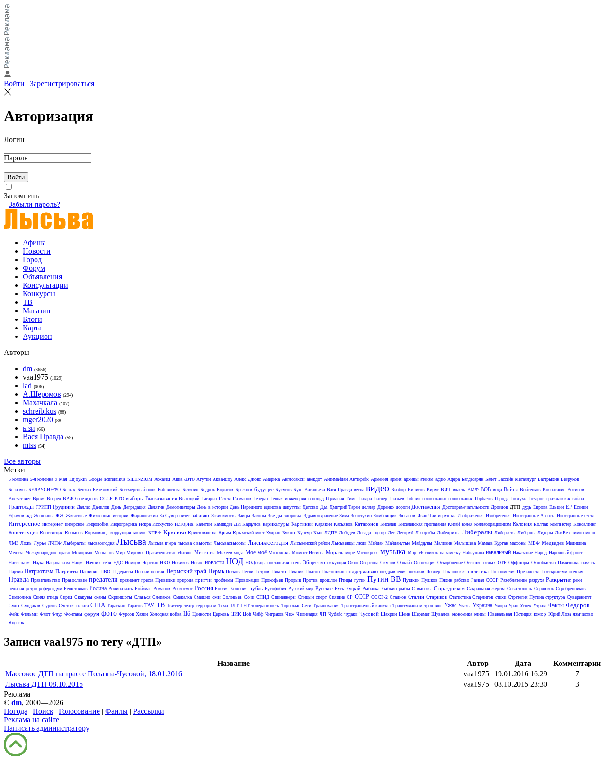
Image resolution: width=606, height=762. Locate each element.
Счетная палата (74, 605)
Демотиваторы (180, 507)
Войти (14, 84)
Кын (317, 532)
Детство (310, 507)
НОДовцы (255, 562)
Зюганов (407, 515)
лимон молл (583, 532)
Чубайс (335, 614)
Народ (541, 552)
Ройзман (143, 588)
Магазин (37, 311)
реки (577, 580)
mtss (29, 445)
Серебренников (571, 588)
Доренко (385, 507)
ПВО (105, 571)
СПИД (262, 597)
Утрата (539, 605)
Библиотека (169, 489)
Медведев (553, 543)
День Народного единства (255, 507)
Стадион (398, 597)
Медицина (576, 543)
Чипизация (307, 614)
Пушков (429, 580)
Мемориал (82, 552)
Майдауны (422, 543)
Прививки (165, 580)
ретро (31, 588)
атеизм (426, 479)
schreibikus (39, 411)
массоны (518, 543)
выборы (134, 498)
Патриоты (66, 571)
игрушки (446, 515)
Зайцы (244, 515)
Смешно (202, 597)
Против (310, 580)
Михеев (224, 552)
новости (214, 562)
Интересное (24, 523)
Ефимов (16, 515)
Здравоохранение (321, 515)
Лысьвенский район (310, 543)
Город (32, 260)
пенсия (157, 571)
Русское (324, 588)
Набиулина (473, 552)
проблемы (223, 580)
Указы (464, 605)
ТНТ (245, 605)
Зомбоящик (385, 515)
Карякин (323, 524)
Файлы (116, 711)
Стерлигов (482, 597)
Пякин (445, 580)
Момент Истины (308, 552)
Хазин (142, 614)
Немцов (132, 562)
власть (459, 489)
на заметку (450, 552)
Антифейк (359, 479)
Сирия (66, 597)
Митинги (204, 552)
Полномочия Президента (514, 571)
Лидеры (545, 532)
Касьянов (343, 524)
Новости (37, 251)
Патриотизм (39, 571)
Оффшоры (518, 562)
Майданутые (397, 543)
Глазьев (396, 498)
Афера (453, 479)
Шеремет (420, 614)
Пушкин (411, 580)
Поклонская (454, 571)
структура (555, 597)
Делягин (156, 507)
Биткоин (190, 489)
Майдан (375, 543)
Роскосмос (182, 588)
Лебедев (347, 532)
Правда (19, 579)
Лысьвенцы (343, 543)
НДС (118, 562)
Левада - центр (371, 532)
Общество (314, 562)
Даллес (83, 507)
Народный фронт (565, 552)
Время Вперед (47, 498)
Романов (161, 588)
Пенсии (142, 571)
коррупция (120, 532)
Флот (45, 614)
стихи (500, 597)
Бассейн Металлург (517, 479)
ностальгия (278, 562)
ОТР (502, 562)
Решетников (76, 588)
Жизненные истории (108, 515)
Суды (14, 605)
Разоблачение (513, 580)
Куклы (288, 532)
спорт (321, 597)
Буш (298, 489)
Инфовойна (97, 524)
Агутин (203, 479)
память (588, 562)
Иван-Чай (426, 515)
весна (359, 489)
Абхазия (162, 479)
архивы (411, 479)
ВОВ (486, 489)
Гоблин (413, 498)
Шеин (404, 614)
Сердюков (544, 588)
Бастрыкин (548, 479)
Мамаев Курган (493, 543)
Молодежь (279, 552)
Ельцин (556, 507)
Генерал (260, 498)
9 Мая (61, 479)
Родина (98, 588)
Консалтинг (584, 524)
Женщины (43, 515)
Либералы (477, 532)
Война (511, 489)
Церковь (221, 614)
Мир (120, 552)
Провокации (247, 580)
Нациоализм (58, 562)
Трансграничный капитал (366, 605)
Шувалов (440, 614)
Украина (482, 605)
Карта (32, 328)
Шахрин (389, 614)
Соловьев (232, 597)
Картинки (302, 524)
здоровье (293, 515)
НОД (234, 561)
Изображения (470, 515)
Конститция (51, 532)
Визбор (398, 489)
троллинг (433, 605)
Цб (186, 614)
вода (497, 489)
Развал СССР (485, 580)
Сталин (416, 597)
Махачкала (40, 403)
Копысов (74, 532)
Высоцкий (189, 498)
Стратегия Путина (526, 597)
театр (189, 605)
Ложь (26, 543)
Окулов (387, 562)
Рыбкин (389, 588)
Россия (204, 588)
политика (478, 571)
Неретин (150, 562)
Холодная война (165, 614)
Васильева (314, 489)
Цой (247, 614)
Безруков (570, 479)
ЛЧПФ (55, 543)
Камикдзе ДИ (227, 524)
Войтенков (530, 489)
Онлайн (404, 562)
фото (109, 613)
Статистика (460, 597)
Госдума (518, 498)
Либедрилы (448, 532)
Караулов (251, 524)
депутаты (292, 507)
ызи (29, 428)
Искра (145, 524)
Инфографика (123, 524)
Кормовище (96, 532)
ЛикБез (562, 532)
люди (361, 543)
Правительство (45, 580)
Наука (38, 562)
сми (216, 597)
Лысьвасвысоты (230, 543)
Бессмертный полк (137, 489)
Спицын (306, 597)
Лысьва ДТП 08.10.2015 (44, 684)
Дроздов (499, 507)
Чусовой (369, 614)
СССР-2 (379, 597)
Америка (271, 479)
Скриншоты (120, 597)
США (97, 605)
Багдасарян (472, 479)
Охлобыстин (543, 562)
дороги (403, 507)
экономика (462, 614)
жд (29, 515)
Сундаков (30, 605)
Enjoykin (78, 479)
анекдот (314, 479)
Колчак (541, 524)
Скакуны (83, 597)
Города (501, 498)
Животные (76, 515)
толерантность (265, 605)
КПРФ (154, 532)
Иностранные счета (575, 515)
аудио (440, 479)
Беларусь (18, 489)
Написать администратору (46, 728)
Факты (556, 605)
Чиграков (274, 614)
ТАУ (149, 605)
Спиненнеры (283, 597)
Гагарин (209, 498)
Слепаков (161, 597)
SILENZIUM (139, 479)
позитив (416, 571)
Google (95, 479)
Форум (34, 268)
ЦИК (236, 614)
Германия (335, 498)
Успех (525, 605)
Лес (391, 532)
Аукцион (37, 336)
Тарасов (135, 605)
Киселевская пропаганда (422, 524)
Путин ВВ (384, 579)
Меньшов (104, 552)
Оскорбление (450, 562)
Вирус (433, 489)
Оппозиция (425, 562)
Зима (344, 515)
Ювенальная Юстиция (510, 614)
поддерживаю (362, 571)
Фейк (14, 614)
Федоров (577, 605)
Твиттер (174, 605)
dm (27, 368)
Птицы (345, 580)
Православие (74, 580)
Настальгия (20, 562)
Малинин (443, 543)
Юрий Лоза (559, 614)
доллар (368, 507)
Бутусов (284, 489)
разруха (536, 580)
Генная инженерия (288, 498)
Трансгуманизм (407, 605)
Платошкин (332, 571)
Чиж (289, 614)
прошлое (328, 580)
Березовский (105, 489)
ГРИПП (43, 507)
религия (16, 588)
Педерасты (122, 571)
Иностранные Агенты (534, 515)
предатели (103, 579)
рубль (256, 588)
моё (262, 552)
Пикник (295, 571)
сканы (100, 597)
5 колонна (18, 479)
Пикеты (278, 571)
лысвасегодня (101, 543)
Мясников (428, 552)
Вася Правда (43, 437)
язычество (583, 614)
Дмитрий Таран (345, 507)
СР (350, 597)
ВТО (119, 498)
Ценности (201, 614)
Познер (433, 571)
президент (129, 580)
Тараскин (116, 605)
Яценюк (16, 622)
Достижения (425, 507)
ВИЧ (446, 489)
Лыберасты (74, 543)
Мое (250, 552)
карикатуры (276, 524)
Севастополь (519, 588)
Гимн (351, 498)
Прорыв (293, 580)
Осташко (472, 562)
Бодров (207, 489)
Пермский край (186, 571)
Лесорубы (425, 532)
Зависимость (223, 515)
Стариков (436, 597)
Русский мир (300, 588)
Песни (247, 571)
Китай (454, 524)
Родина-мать (120, 588)
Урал (513, 605)
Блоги (32, 319)
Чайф (258, 614)
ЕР (569, 507)
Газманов (242, 498)
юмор (540, 614)
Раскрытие (558, 579)
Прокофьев (272, 580)
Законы (259, 515)
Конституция (23, 532)
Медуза (16, 552)
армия (396, 479)
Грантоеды (21, 507)
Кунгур (304, 532)
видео (377, 488)
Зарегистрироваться (62, 84)
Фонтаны (73, 614)
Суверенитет (579, 597)
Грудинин (64, 507)
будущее (264, 489)
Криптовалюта (202, 532)
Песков (233, 571)
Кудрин (273, 532)
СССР (362, 597)
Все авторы (22, 461)
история (184, 524)
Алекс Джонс (247, 479)
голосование (434, 498)
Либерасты (505, 532)
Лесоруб (405, 532)
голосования (460, 498)
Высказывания (161, 498)
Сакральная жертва (486, 588)
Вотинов (575, 489)
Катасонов (366, 524)
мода (238, 552)
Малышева (465, 543)
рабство (461, 580)
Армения (379, 479)
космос (139, 532)
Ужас (450, 605)
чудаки (350, 614)
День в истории (212, 507)
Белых (68, 489)
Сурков (49, 605)
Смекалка (182, 597)
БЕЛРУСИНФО (44, 489)
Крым (224, 532)
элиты (480, 614)
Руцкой (353, 588)
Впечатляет (20, 498)
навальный (498, 552)
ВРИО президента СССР (88, 498)
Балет (490, 479)
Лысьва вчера (162, 543)
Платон (312, 571)
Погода (15, 711)
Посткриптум (554, 571)
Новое (197, 562)
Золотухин (361, 515)
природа (185, 580)
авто (189, 479)
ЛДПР (330, 532)
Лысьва (131, 541)
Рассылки (148, 711)
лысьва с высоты (195, 543)
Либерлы (526, 532)
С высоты (422, 588)
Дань (116, 507)
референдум (50, 588)
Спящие (337, 597)
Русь (339, 588)
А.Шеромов (42, 394)
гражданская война (565, 498)
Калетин (204, 524)
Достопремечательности (465, 507)
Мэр (412, 552)
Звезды (275, 515)
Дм (324, 507)
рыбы (404, 588)
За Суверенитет (175, 515)
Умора (500, 605)
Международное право (47, 552)
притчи (203, 580)
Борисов (225, 489)
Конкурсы (39, 294)
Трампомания (326, 605)
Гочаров (536, 498)
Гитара (365, 498)
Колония (522, 524)
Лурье (40, 543)
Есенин (581, 507)
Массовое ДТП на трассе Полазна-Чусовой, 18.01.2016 (93, 674)
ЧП (323, 614)
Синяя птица (45, 597)
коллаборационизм (492, 524)
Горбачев (484, 498)
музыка (393, 551)
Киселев (388, 524)
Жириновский (144, 515)
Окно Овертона (363, 562)
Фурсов (126, 614)
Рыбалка (370, 588)
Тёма (223, 605)
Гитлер (380, 498)
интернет (52, 524)
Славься (142, 597)
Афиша (34, 243)
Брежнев (243, 489)
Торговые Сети (296, 605)
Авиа (177, 479)
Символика (20, 597)
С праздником (449, 588)
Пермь (216, 571)
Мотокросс (367, 552)
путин (359, 580)
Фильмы (29, 614)
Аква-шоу (222, 479)
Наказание (523, 552)
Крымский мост (248, 532)
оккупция (336, 562)
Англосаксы (293, 479)
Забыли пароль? (34, 204)
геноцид (316, 498)
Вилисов (416, 489)
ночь (296, 562)
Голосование (79, 711)
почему (576, 571)
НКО (165, 562)
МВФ (534, 543)
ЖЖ (59, 515)
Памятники (568, 562)
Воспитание (554, 489)
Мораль (334, 552)
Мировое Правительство (150, 552)
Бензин (84, 489)
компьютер (560, 524)
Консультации (45, 285)
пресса (147, 580)
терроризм (206, 605)
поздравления (393, 571)
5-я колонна (41, 479)
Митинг (184, 552)
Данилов (100, 507)
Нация (77, 562)
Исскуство (162, 524)
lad (27, 385)
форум (91, 614)
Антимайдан (336, 479)
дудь (526, 507)
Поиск (43, 711)
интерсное (74, 524)
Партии (16, 571)
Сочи (249, 597)
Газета (225, 498)
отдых (489, 562)
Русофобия (275, 588)
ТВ (28, 302)
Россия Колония (231, 588)
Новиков (180, 562)
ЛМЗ (13, 543)
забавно (200, 515)
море (350, 552)
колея (467, 524)
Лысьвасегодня (268, 542)
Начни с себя (98, 562)
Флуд (57, 614)
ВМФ (473, 489)
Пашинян (89, 571)
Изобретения (498, 515)
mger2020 (38, 420)
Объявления (42, 277)
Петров (262, 571)
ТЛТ (234, 605)
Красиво (174, 532)
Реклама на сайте (31, 720)
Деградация (134, 507)
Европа (540, 507)
